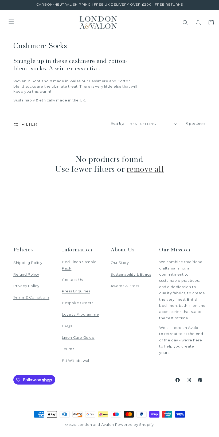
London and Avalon (95, 424)
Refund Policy (26, 274)
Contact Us (72, 279)
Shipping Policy (27, 262)
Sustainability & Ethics (131, 274)
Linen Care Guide (78, 337)
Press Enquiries (76, 291)
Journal (69, 349)
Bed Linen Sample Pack (79, 265)
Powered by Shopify (134, 424)
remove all (145, 170)
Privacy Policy (26, 286)
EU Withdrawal (75, 360)
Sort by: (117, 124)
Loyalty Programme (80, 314)
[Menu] (11, 21)
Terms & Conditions (31, 297)
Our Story (120, 262)
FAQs (67, 326)
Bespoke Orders (77, 303)
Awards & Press (125, 286)
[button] (185, 22)
